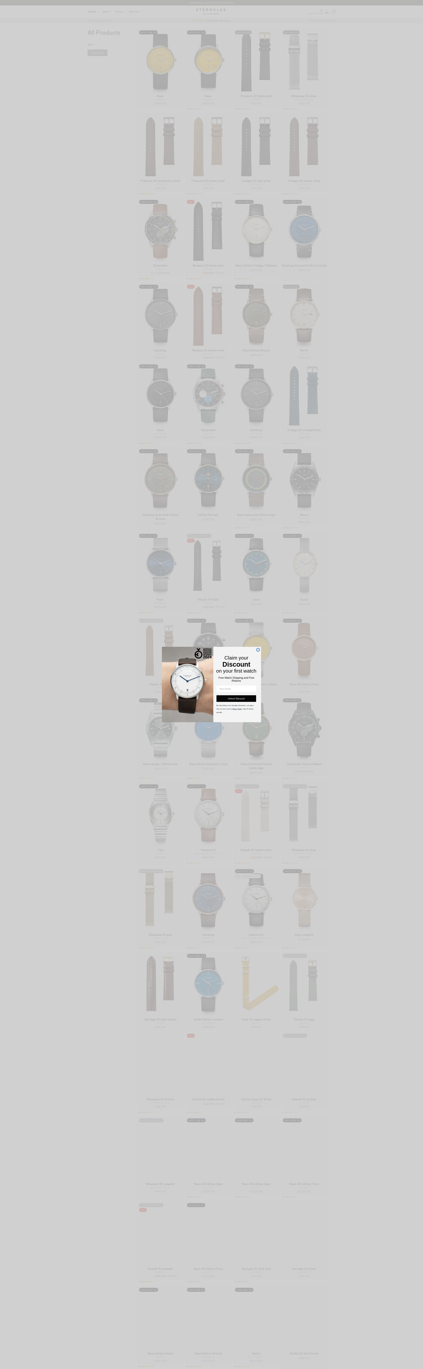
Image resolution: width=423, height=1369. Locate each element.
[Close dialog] (258, 649)
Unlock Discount (236, 698)
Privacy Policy (237, 709)
